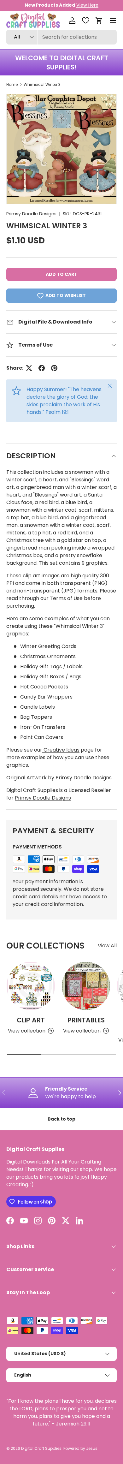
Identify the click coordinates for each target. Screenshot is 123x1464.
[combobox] (61, 37)
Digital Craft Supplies (41, 1448)
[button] (99, 20)
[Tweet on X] (29, 368)
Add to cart (61, 274)
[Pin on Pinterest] (54, 368)
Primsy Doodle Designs (31, 214)
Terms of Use (66, 598)
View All (107, 945)
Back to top (61, 1119)
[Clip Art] (31, 986)
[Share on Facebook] (41, 368)
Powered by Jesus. (80, 1448)
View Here (87, 5)
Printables (86, 1020)
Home (12, 84)
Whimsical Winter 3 (42, 84)
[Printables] (86, 986)
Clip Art (31, 1020)
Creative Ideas (60, 749)
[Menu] (113, 20)
